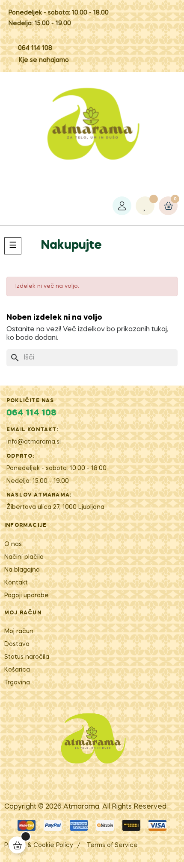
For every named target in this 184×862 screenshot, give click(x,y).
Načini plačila (24, 557)
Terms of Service (112, 845)
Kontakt (16, 583)
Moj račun (18, 631)
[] (17, 844)
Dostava (17, 644)
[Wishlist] (145, 205)
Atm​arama (81, 807)
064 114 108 (35, 48)
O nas (13, 544)
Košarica (17, 670)
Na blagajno (22, 570)
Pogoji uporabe (26, 596)
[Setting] (122, 205)
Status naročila (26, 657)
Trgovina (17, 683)
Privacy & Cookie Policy (38, 845)
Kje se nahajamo (44, 60)
